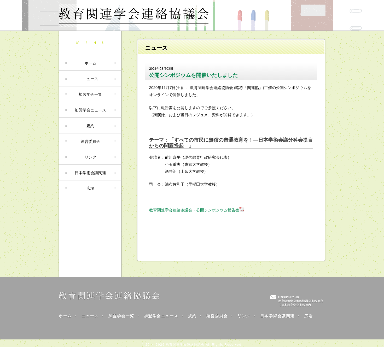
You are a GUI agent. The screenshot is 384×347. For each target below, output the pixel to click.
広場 (90, 188)
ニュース (90, 78)
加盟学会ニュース (90, 110)
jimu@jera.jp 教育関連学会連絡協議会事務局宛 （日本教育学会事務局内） (300, 301)
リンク (90, 157)
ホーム (90, 63)
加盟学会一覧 (90, 94)
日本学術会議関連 (90, 172)
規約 (90, 125)
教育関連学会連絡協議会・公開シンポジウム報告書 (194, 210)
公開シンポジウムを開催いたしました (193, 74)
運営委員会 (90, 141)
